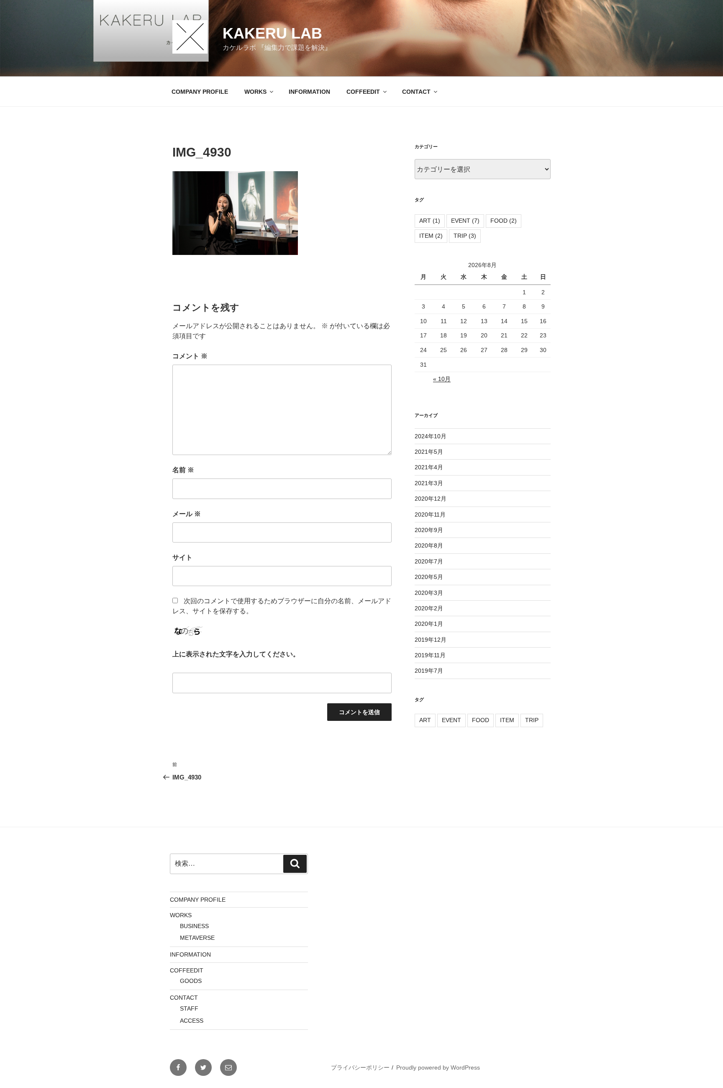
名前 (183, 469)
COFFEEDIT (363, 91)
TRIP (465, 235)
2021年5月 (429, 451)
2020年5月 (429, 577)
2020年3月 (429, 592)
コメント (190, 356)
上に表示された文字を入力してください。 (236, 654)
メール (186, 513)
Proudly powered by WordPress (438, 1067)
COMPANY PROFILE (200, 91)
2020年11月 (430, 514)
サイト (182, 557)
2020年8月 (429, 545)
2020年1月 (429, 623)
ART (429, 220)
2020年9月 (429, 530)
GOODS (191, 980)
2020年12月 (430, 498)
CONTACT (416, 91)
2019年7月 (429, 670)
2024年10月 (430, 436)
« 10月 (442, 379)
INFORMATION (309, 91)
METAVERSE (197, 937)
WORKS (255, 91)
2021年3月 (429, 483)
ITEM (431, 235)
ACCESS (191, 1020)
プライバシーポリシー (360, 1067)
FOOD (503, 220)
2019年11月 (430, 655)
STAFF (189, 1008)
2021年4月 (429, 467)
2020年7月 (429, 561)
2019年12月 (430, 639)
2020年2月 (429, 608)
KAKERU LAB (272, 33)
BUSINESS (194, 926)
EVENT (465, 220)
